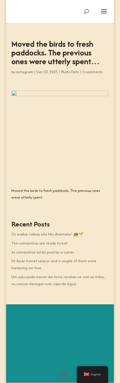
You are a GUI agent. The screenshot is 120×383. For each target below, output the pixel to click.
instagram (24, 72)
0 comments (92, 72)
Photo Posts (70, 72)
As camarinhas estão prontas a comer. (42, 252)
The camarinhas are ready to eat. (39, 243)
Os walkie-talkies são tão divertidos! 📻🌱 (47, 234)
